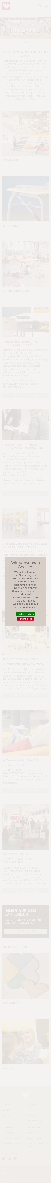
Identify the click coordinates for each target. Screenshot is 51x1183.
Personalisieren (25, 619)
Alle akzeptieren (26, 614)
